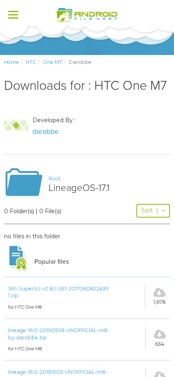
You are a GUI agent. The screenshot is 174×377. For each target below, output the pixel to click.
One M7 (52, 62)
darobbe (45, 131)
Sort (149, 210)
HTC (31, 62)
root (55, 179)
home (11, 62)
